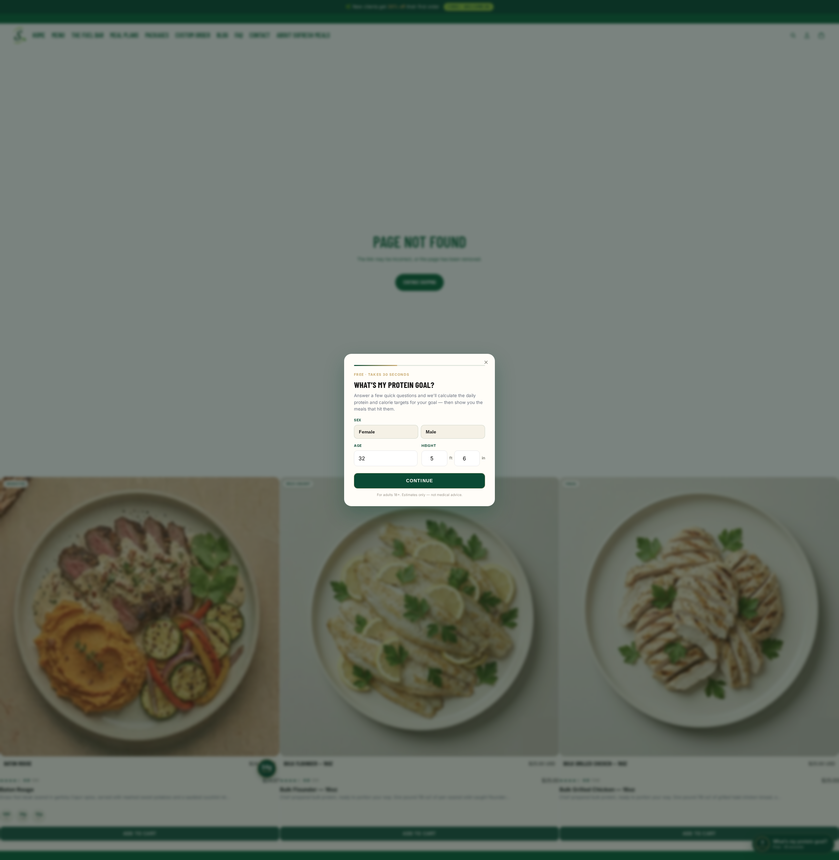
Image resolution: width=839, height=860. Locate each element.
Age (358, 446)
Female (367, 431)
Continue (419, 480)
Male (431, 431)
